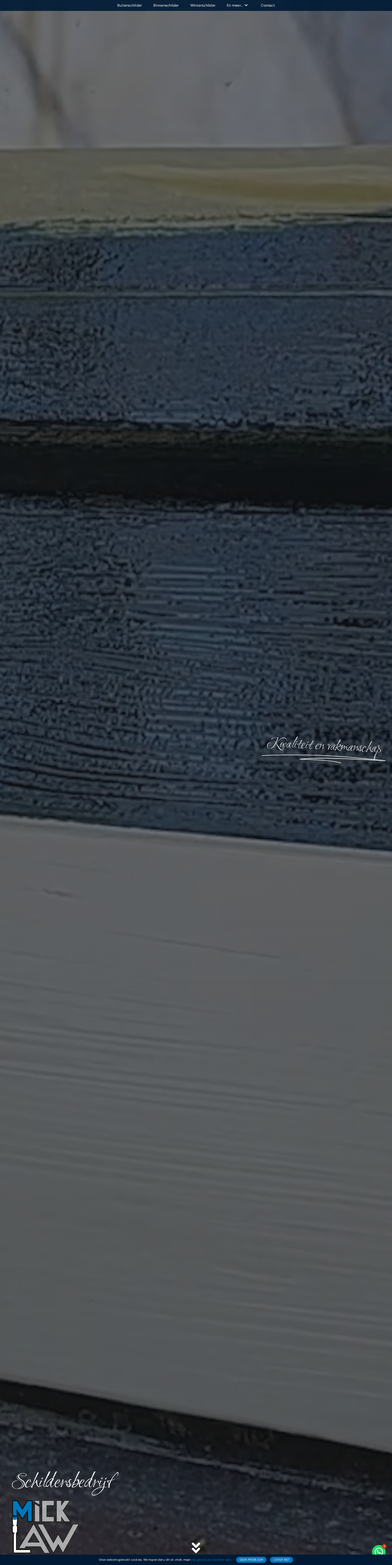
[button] (379, 1552)
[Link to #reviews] (196, 1548)
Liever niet (281, 1560)
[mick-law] (45, 1502)
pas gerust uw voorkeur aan (211, 1560)
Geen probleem (251, 1560)
